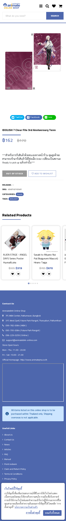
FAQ (6, 454)
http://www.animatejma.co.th (33, 360)
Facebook (35, 117)
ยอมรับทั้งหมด (52, 513)
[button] (10, 99)
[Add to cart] (18, 274)
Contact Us (9, 440)
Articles (7, 449)
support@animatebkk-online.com (21, 340)
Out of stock (14, 174)
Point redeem (10, 464)
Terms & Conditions (13, 474)
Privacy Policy (10, 479)
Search (55, 16)
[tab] (28, 283)
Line (51, 117)
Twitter (19, 117)
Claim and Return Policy (15, 469)
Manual (7, 459)
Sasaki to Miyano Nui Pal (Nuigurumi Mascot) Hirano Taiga (46, 258)
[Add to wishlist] (12, 274)
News (7, 444)
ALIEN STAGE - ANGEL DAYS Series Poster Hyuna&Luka (15, 258)
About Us (8, 435)
